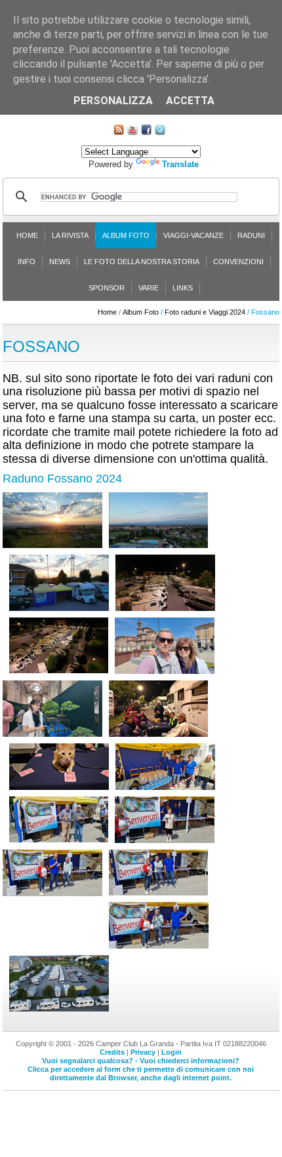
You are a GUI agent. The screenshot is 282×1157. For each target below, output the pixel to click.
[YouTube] (132, 132)
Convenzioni (238, 261)
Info (26, 261)
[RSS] (118, 132)
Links (182, 288)
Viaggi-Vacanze (193, 235)
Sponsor (107, 288)
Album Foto (126, 235)
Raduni (251, 235)
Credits (112, 1052)
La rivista (70, 235)
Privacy (143, 1052)
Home (27, 235)
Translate (180, 164)
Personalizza (113, 100)
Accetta (190, 100)
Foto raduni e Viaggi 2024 (205, 312)
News (59, 261)
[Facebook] (146, 132)
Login (171, 1052)
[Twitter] (160, 132)
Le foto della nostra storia (141, 261)
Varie (148, 288)
